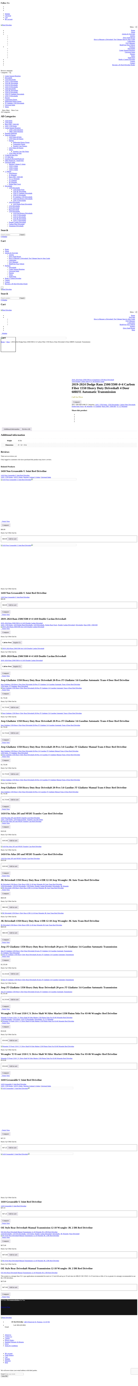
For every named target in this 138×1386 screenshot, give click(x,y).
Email (3, 1374)
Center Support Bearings (13, 128)
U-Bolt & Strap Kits (11, 155)
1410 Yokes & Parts (15, 137)
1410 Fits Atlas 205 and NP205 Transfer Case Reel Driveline (20, 818)
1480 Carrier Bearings (16, 131)
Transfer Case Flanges (20, 146)
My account (8, 19)
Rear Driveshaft (14, 209)
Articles (11, 255)
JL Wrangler (13, 175)
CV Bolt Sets (9, 157)
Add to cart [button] (12, 539)
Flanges (11, 140)
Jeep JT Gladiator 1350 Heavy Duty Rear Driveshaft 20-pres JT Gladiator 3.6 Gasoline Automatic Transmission (36, 951)
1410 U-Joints (13, 170)
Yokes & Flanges (10, 135)
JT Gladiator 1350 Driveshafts (22, 197)
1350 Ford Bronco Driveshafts (22, 199)
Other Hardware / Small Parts (14, 160)
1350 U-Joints (13, 168)
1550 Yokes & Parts (15, 153)
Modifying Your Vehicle (16, 264)
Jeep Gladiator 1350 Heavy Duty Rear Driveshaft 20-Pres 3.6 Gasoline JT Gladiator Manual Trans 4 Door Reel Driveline (39, 751)
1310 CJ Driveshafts (19, 220)
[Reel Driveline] (6, 25)
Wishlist (7, 14)
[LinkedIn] (76, 421)
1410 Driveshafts (14, 202)
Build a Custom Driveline (13, 278)
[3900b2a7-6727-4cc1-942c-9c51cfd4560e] (33, 355)
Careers (7, 280)
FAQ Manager (13, 262)
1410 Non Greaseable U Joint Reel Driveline (15, 475)
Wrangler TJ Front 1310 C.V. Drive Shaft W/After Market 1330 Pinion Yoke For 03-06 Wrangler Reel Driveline (36, 1017)
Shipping (8, 1361)
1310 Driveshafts (14, 211)
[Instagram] (5, 8)
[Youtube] (5, 10)
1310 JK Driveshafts (19, 219)
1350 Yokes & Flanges (16, 139)
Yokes (11, 150)
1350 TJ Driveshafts (19, 200)
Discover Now (5, 1307)
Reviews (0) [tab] (26, 429)
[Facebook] (5, 7)
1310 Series (8, 121)
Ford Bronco (13, 173)
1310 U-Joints (13, 166)
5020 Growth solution (130, 1383)
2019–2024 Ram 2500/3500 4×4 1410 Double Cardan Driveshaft (22, 623)
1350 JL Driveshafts (19, 195)
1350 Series (8, 122)
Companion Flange (19, 144)
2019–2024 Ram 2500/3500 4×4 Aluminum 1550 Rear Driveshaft (93, 380)
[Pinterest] (76, 418)
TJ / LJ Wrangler (14, 179)
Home (7, 249)
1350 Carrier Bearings (16, 130)
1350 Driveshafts (14, 188)
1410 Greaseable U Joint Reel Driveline (13, 1084)
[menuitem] (133, 30)
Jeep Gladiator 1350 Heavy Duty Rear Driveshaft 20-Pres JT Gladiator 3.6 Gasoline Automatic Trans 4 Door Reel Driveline (40, 684)
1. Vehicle (8, 171)
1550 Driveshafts (14, 206)
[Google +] (76, 420)
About (7, 251)
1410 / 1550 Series (11, 126)
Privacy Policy (9, 1340)
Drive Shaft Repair (15, 256)
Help (6, 1362)
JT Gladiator (13, 180)
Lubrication (12, 260)
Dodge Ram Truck (15, 184)
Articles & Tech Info (11, 253)
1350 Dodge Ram (18, 189)
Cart (6, 17)
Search (22, 234)
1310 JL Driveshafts (19, 217)
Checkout (8, 16)
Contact (7, 282)
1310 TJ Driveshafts (19, 215)
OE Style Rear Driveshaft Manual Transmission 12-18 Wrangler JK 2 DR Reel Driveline (29, 1232)
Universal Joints (10, 162)
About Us (8, 1335)
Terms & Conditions (11, 1346)
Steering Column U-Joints (17, 164)
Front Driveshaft (14, 208)
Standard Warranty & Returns (14, 1342)
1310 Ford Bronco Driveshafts (22, 213)
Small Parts (12, 276)
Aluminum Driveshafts (16, 226)
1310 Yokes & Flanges (16, 148)
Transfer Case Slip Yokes (21, 151)
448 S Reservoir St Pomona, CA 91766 (37, 1322)
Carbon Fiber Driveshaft (16, 224)
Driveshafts (8, 186)
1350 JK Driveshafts (19, 191)
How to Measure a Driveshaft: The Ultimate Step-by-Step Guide (29, 258)
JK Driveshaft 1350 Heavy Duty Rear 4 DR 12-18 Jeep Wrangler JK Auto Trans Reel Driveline (31, 884)
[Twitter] (76, 416)
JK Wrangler (13, 182)
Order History (9, 1355)
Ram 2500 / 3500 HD (12, 124)
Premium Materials (11, 133)
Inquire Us (17, 642)
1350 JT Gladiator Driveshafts (22, 193)
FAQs (7, 1344)
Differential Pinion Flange (21, 142)
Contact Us (8, 1336)
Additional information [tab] (11, 429)
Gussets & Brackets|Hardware (14, 159)
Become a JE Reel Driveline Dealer (16, 284)
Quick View (6, 521)
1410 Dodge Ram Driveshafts (22, 204)
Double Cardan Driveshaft (17, 222)
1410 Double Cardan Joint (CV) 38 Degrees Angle (88, 381)
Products (7, 266)
